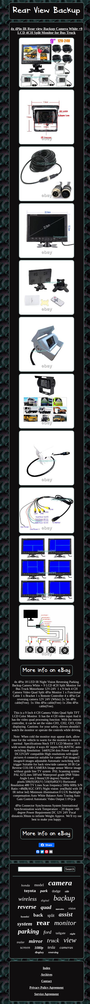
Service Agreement (46, 994)
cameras (66, 947)
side (67, 891)
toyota (30, 890)
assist (66, 914)
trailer (20, 942)
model (39, 885)
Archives (46, 974)
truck (53, 940)
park (44, 891)
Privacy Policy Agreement (46, 987)
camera (60, 883)
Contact (46, 981)
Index (46, 968)
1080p (39, 948)
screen (25, 947)
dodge (56, 891)
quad (46, 907)
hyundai (25, 916)
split (50, 915)
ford (47, 932)
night (72, 933)
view (70, 940)
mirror (36, 941)
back (38, 915)
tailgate (61, 933)
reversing (53, 952)
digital (45, 900)
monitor (65, 923)
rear (43, 923)
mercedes (60, 909)
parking (28, 931)
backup (64, 898)
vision (72, 908)
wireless (27, 899)
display (39, 952)
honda (25, 885)
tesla (51, 947)
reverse (27, 906)
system (24, 924)
